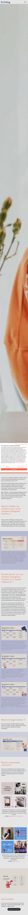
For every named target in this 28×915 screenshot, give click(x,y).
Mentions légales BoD (20, 462)
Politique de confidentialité (21, 444)
